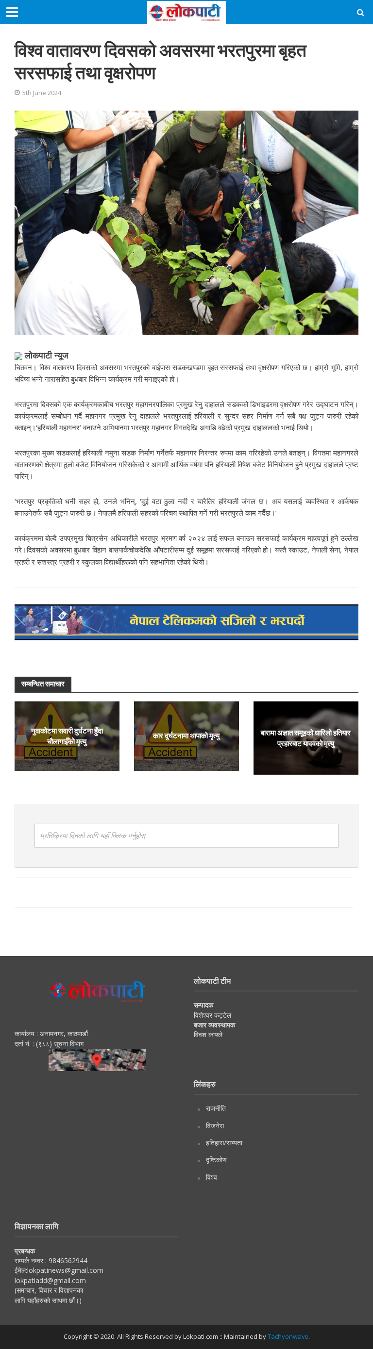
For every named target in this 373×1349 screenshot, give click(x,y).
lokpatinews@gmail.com (65, 1270)
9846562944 (67, 1260)
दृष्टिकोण (216, 1159)
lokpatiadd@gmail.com (50, 1280)
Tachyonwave (288, 1336)
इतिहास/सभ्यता (224, 1142)
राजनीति (216, 1108)
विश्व (211, 1177)
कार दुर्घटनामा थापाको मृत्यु (186, 735)
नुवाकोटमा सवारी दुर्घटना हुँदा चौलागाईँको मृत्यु (67, 735)
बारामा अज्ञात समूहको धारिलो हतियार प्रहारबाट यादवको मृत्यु (306, 737)
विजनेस (215, 1125)
